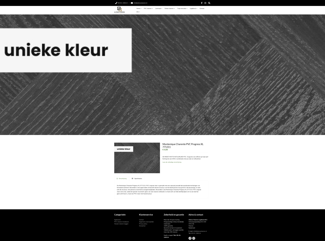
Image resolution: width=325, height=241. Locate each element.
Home (138, 8)
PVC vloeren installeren (121, 222)
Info (137, 12)
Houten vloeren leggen (121, 224)
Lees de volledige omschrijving (171, 162)
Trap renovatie (181, 8)
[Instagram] (205, 3)
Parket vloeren (169, 8)
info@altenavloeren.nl (200, 231)
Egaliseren (117, 220)
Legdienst (193, 8)
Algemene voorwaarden (146, 222)
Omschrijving (123, 178)
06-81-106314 (196, 233)
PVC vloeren (148, 8)
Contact (202, 8)
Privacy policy (143, 224)
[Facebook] (201, 3)
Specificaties (138, 178)
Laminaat (158, 8)
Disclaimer (142, 226)
